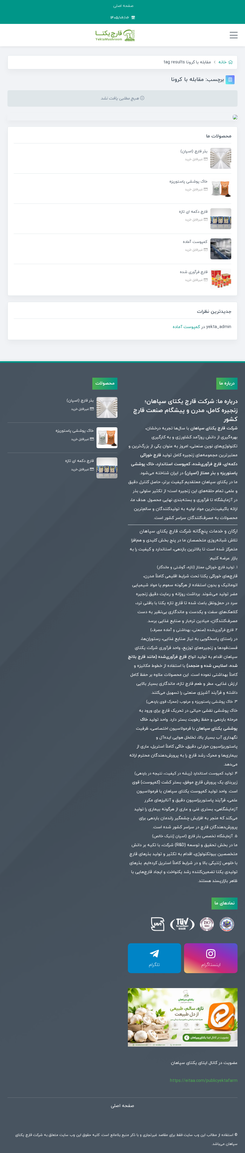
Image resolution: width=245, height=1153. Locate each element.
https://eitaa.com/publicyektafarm (204, 1081)
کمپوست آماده (186, 327)
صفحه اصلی (123, 6)
